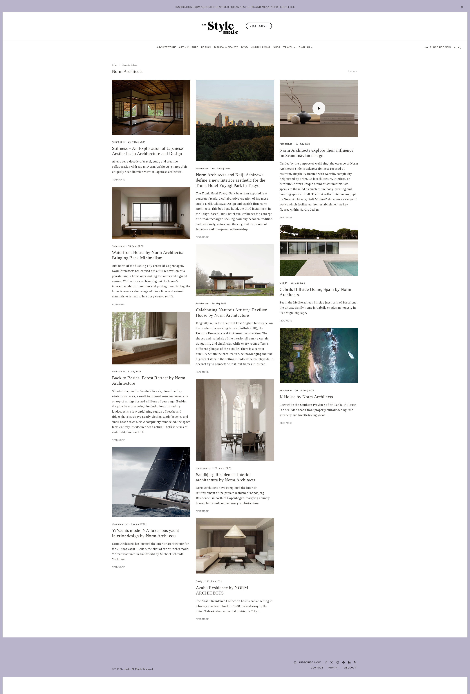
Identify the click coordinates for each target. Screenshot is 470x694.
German (272, 383)
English (272, 390)
